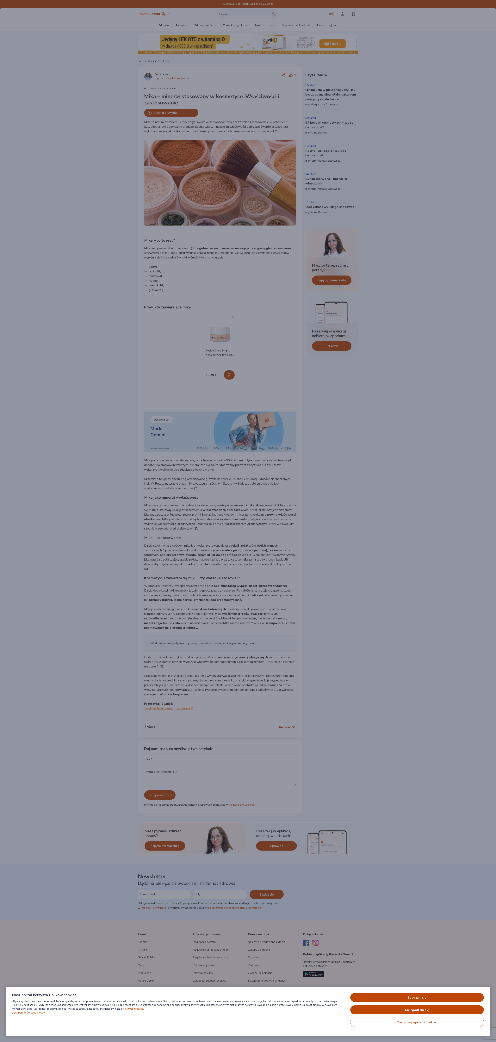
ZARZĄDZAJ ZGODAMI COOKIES (417, 1022)
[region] (248, 1011)
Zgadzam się (417, 997)
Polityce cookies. (133, 1009)
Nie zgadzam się (417, 1010)
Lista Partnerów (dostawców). (29, 1012)
